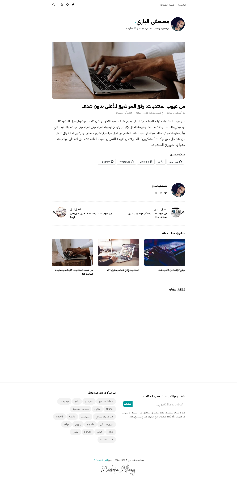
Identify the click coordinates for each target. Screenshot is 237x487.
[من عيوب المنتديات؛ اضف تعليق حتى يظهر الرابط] (61, 212)
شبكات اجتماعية (81, 409)
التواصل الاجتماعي (104, 416)
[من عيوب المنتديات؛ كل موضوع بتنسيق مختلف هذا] (176, 212)
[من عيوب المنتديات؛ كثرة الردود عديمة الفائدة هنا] (72, 252)
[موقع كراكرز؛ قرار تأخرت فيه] (164, 252)
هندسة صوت (106, 439)
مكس (75, 432)
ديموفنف (64, 401)
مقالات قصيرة (149, 113)
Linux (110, 432)
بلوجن (78, 424)
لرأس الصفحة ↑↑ (101, 460)
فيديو (99, 432)
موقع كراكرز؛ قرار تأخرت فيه (171, 270)
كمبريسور (85, 416)
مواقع (138, 113)
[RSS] (62, 4)
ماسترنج (90, 424)
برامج (77, 401)
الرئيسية (182, 5)
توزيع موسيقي (106, 424)
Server (87, 432)
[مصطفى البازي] (177, 24)
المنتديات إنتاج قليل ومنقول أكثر (123, 270)
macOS (59, 416)
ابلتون (97, 409)
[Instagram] (67, 4)
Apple (72, 416)
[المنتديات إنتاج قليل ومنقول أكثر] (118, 252)
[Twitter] (73, 4)
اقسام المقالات (167, 5)
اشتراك (128, 404)
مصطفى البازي (153, 21)
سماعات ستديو (106, 401)
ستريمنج (89, 401)
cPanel (109, 409)
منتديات (119, 113)
